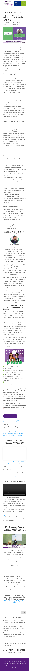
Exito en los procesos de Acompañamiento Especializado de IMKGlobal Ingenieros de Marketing (14, 433)
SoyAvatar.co (6, 515)
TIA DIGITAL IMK (9, 23)
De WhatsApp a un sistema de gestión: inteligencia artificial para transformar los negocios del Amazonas (14, 622)
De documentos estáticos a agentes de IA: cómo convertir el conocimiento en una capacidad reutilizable (14, 634)
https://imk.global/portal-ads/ (14, 602)
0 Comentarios (15, 24)
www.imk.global (14, 476)
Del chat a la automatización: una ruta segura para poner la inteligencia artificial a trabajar (14, 628)
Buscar (23, 612)
